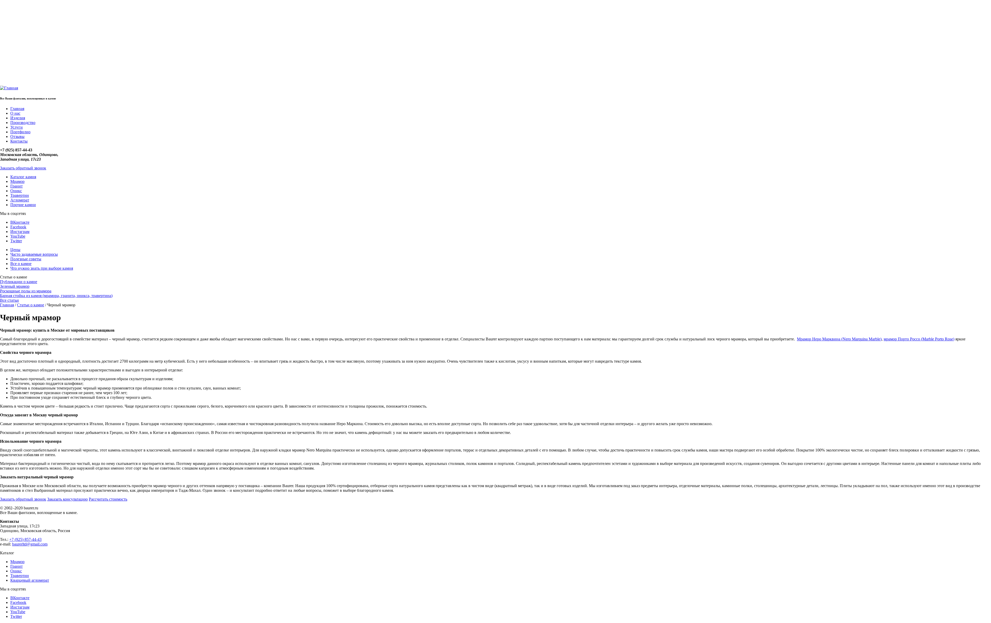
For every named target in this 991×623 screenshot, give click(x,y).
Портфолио (20, 132)
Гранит (16, 186)
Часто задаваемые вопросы (34, 254)
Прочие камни (23, 205)
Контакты (19, 141)
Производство (22, 122)
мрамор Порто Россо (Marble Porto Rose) (919, 339)
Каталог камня (23, 177)
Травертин (19, 195)
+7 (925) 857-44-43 (25, 539)
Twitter (16, 241)
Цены (15, 249)
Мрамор (17, 181)
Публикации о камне (18, 281)
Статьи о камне (30, 305)
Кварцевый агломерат (29, 580)
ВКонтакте (19, 222)
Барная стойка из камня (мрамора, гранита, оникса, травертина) (56, 295)
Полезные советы (25, 259)
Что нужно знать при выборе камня (41, 268)
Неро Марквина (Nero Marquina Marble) (847, 339)
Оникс (16, 191)
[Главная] (9, 88)
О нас (15, 113)
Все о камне (20, 263)
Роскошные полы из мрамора (25, 291)
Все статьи (9, 300)
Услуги (16, 127)
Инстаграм (19, 231)
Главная (17, 108)
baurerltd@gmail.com (29, 544)
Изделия (17, 118)
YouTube (17, 236)
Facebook (18, 227)
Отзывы (17, 136)
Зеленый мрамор (14, 286)
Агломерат (19, 200)
